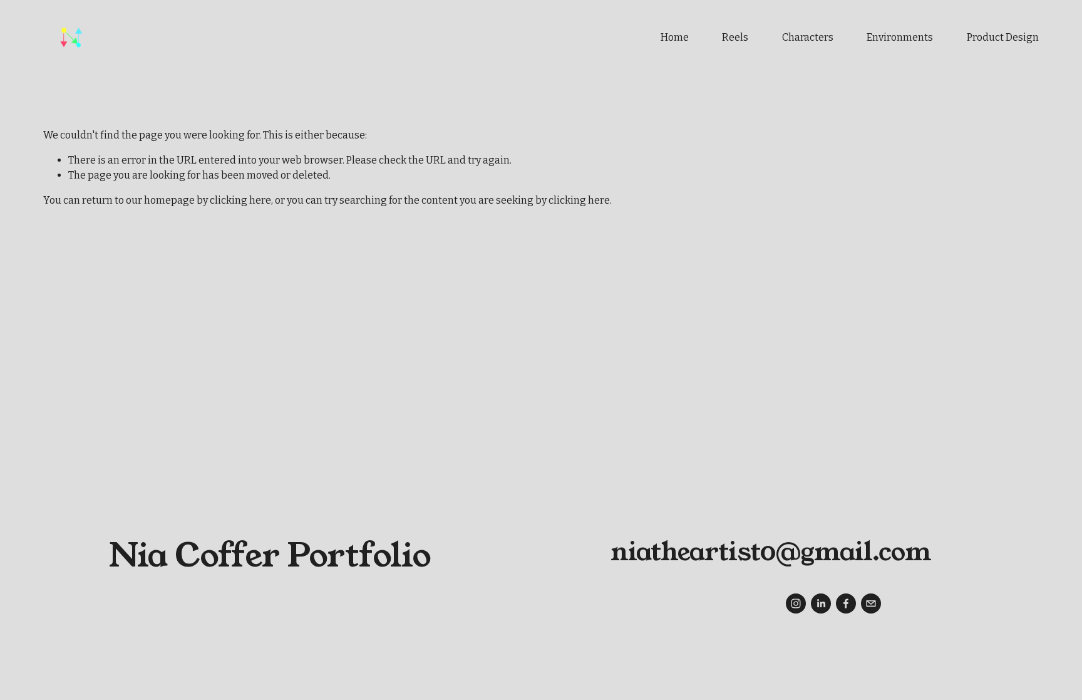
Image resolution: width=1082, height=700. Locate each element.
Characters (807, 37)
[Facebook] (846, 603)
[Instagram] (796, 603)
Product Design (1003, 37)
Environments (900, 37)
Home (675, 37)
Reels (735, 37)
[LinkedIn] (821, 603)
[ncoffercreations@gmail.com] (871, 603)
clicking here (240, 200)
